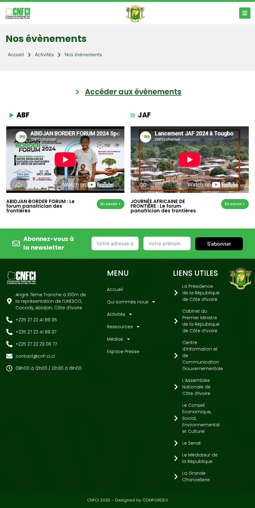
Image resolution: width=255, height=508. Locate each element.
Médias (115, 339)
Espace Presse (123, 351)
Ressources (120, 327)
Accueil (16, 54)
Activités (44, 54)
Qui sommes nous (127, 302)
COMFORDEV (155, 500)
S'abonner (219, 244)
